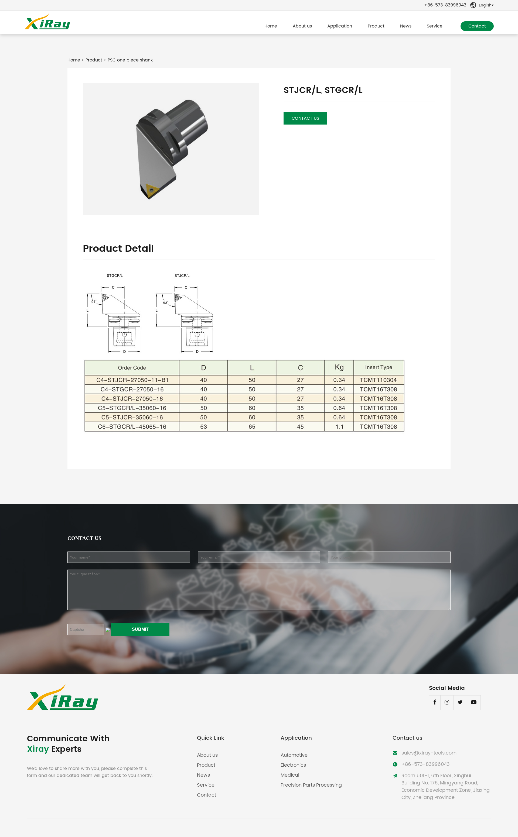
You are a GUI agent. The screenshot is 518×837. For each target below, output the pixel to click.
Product (376, 26)
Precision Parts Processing (311, 785)
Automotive (294, 755)
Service (434, 26)
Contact (477, 26)
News (405, 26)
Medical (290, 775)
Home (270, 26)
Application (339, 26)
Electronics (293, 765)
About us (302, 26)
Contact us (305, 118)
